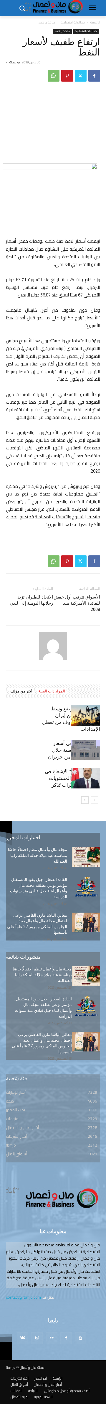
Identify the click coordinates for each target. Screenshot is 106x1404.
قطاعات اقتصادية (73, 22)
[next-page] (85, 800)
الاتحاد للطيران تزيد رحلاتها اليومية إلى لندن (31, 600)
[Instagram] (37, 1338)
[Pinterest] (67, 76)
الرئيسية (95, 22)
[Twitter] (81, 76)
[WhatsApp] (53, 76)
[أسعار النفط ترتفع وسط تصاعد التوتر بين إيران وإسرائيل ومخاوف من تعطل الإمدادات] (85, 715)
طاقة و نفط (47, 22)
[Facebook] (94, 76)
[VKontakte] (22, 1338)
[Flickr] (51, 1338)
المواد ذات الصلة (51, 691)
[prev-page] (94, 800)
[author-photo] (53, 660)
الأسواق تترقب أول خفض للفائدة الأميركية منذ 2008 (77, 603)
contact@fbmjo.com (23, 1297)
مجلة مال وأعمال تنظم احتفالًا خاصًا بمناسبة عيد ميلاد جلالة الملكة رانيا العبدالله (37, 855)
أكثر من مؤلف (21, 691)
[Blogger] (80, 1338)
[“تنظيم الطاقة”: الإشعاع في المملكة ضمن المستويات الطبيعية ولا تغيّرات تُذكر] (85, 778)
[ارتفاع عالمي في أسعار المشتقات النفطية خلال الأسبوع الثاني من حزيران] (85, 750)
